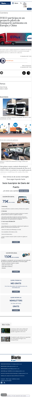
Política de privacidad (6, 380)
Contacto (3, 379)
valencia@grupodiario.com (18, 371)
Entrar (29, 9)
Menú (16, 3)
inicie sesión (24, 191)
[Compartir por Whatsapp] (24, 73)
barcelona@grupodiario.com (15, 364)
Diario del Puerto (9, 60)
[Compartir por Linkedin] (1, 72)
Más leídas (6, 324)
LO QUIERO (16, 271)
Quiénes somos (16, 379)
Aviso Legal (8, 379)
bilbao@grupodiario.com (12, 366)
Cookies (4, 394)
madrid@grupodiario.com (13, 368)
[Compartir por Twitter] (28, 73)
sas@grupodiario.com (23, 373)
